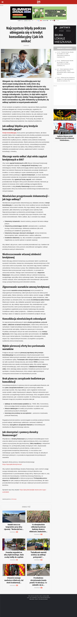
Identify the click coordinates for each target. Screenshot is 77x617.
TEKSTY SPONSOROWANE (41, 599)
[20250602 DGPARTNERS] (65, 34)
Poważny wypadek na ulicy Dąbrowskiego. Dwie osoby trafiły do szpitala (14, 554)
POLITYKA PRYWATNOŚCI (44, 597)
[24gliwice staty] (65, 132)
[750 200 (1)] (38, 14)
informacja (13, 499)
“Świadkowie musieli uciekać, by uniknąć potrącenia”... (38, 554)
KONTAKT (34, 597)
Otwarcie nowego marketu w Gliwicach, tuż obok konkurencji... (13, 580)
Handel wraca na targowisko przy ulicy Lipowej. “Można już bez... (14, 527)
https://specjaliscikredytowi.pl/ (12, 464)
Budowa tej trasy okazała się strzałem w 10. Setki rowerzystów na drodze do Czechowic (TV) (66, 79)
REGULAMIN (46, 596)
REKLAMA (31, 599)
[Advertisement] (65, 96)
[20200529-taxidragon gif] (65, 114)
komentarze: (14, 532)
